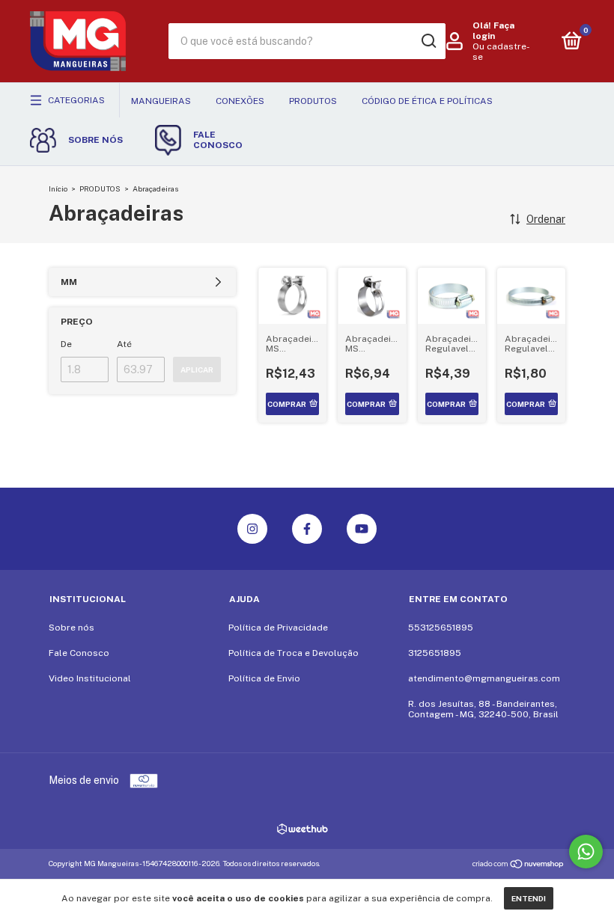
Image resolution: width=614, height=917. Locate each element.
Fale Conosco (79, 653)
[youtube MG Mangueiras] (362, 529)
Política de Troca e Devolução (293, 653)
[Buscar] (428, 41)
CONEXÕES (240, 101)
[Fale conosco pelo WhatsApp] (586, 851)
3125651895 (434, 653)
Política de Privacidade (278, 627)
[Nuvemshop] (518, 865)
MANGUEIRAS (161, 101)
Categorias (76, 100)
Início (58, 188)
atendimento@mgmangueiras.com (484, 678)
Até (124, 344)
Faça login (493, 30)
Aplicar (196, 369)
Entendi (528, 898)
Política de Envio (264, 678)
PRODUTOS (313, 101)
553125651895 (440, 627)
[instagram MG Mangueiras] (252, 529)
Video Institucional (90, 678)
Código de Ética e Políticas (427, 101)
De (66, 344)
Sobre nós (71, 627)
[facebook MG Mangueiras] (307, 529)
